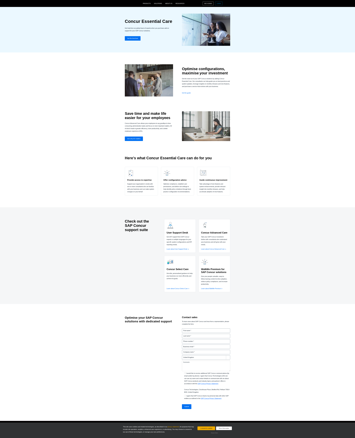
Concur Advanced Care (214, 232)
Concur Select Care (178, 269)
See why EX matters (134, 138)
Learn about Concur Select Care (177, 288)
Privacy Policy (214, 432)
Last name (185, 335)
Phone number (187, 340)
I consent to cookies (206, 428)
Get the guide (186, 93)
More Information (224, 428)
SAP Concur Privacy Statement (208, 383)
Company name (187, 351)
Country (185, 356)
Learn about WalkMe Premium (211, 288)
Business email (187, 345)
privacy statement (173, 427)
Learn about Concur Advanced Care (213, 249)
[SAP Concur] (133, 3)
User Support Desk (177, 232)
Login (219, 3)
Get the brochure (132, 38)
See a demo (208, 3)
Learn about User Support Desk (177, 249)
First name (185, 329)
